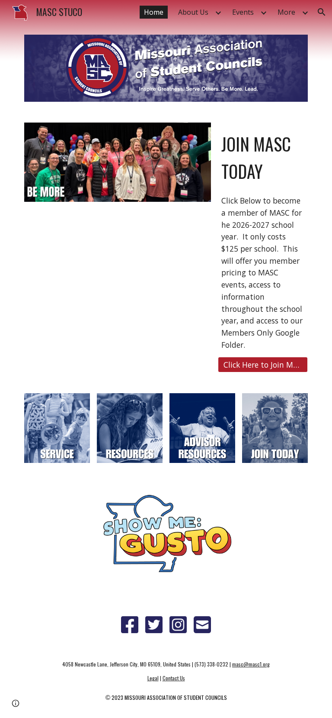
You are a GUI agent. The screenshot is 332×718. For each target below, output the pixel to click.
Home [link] (153, 12)
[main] (262, 156)
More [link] (286, 12)
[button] (321, 12)
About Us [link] (193, 12)
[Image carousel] (117, 162)
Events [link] (243, 12)
